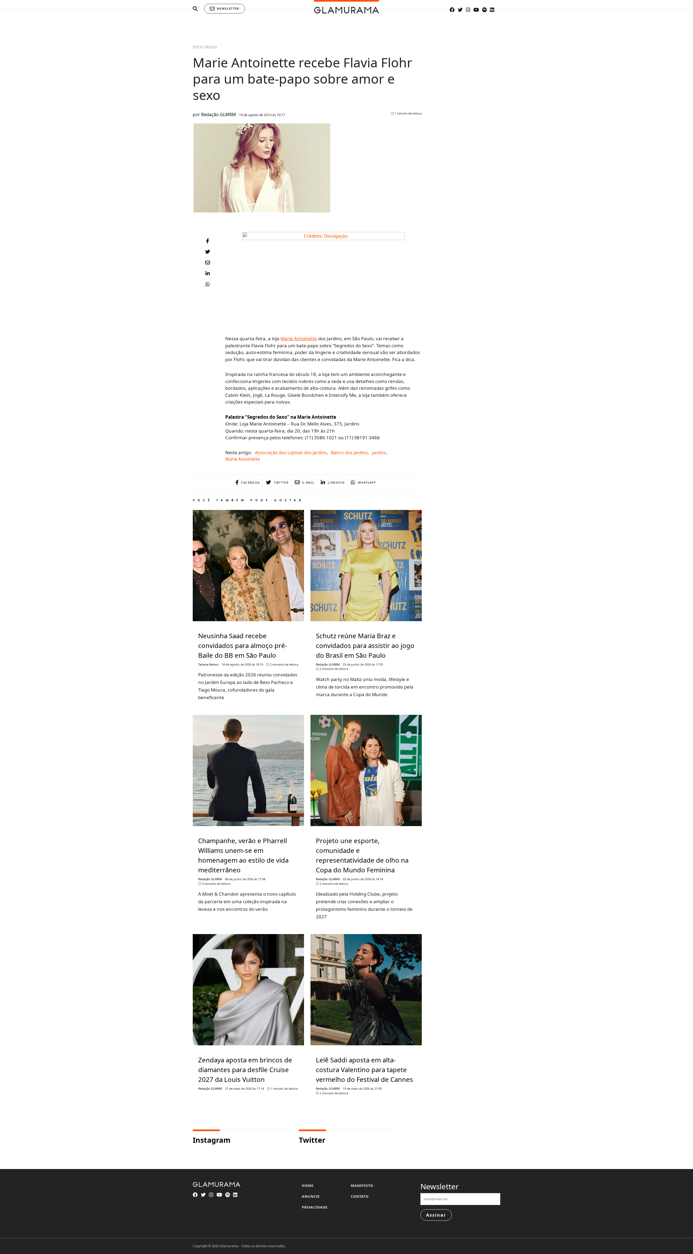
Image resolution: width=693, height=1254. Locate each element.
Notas (211, 47)
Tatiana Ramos (208, 664)
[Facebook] (207, 241)
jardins (379, 453)
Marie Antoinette (298, 338)
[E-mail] (207, 263)
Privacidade (315, 1207)
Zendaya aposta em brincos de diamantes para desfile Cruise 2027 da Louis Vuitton (245, 1069)
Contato (360, 1196)
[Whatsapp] (207, 284)
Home (307, 1185)
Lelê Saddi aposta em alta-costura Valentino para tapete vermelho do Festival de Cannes (364, 1069)
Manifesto (362, 1185)
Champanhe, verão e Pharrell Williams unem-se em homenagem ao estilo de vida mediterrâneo (243, 855)
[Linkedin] (207, 274)
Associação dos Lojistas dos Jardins (291, 453)
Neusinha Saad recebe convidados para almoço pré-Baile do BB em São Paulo (242, 645)
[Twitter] (207, 252)
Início (198, 47)
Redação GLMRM (218, 114)
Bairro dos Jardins (349, 453)
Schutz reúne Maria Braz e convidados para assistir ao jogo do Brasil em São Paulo (365, 645)
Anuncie (311, 1196)
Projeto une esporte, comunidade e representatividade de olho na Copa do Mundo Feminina (362, 855)
